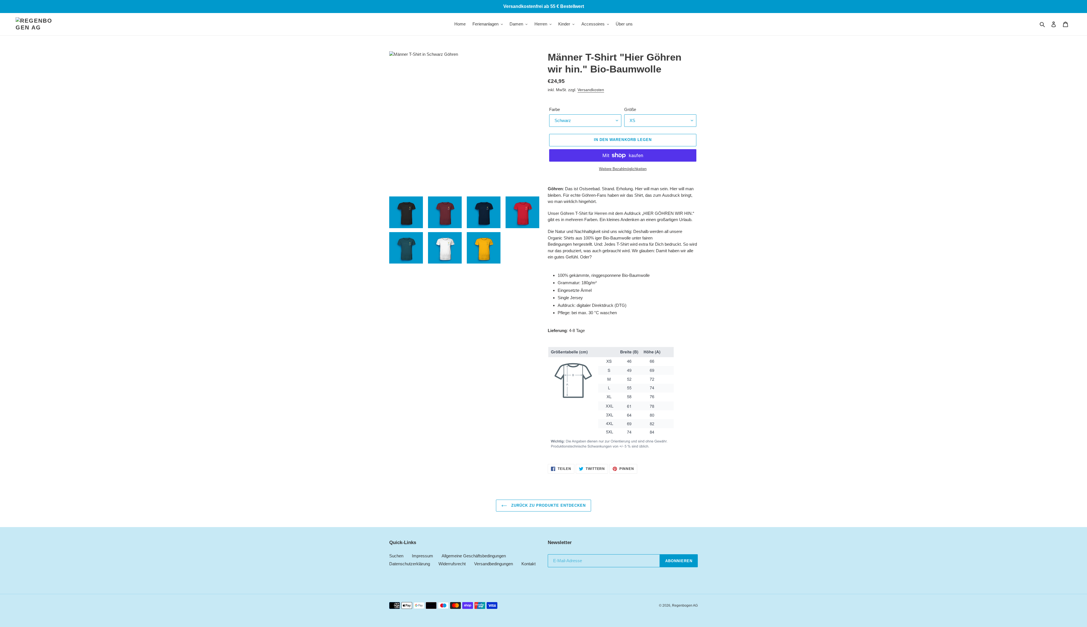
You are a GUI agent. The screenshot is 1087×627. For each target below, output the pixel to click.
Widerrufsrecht (452, 563)
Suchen (396, 555)
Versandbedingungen (493, 563)
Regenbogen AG (685, 605)
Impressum (422, 555)
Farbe (554, 109)
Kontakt (528, 563)
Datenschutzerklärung (409, 563)
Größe (630, 109)
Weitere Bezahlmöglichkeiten (623, 169)
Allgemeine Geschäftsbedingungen (474, 555)
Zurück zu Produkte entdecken (548, 505)
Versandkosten (590, 89)
